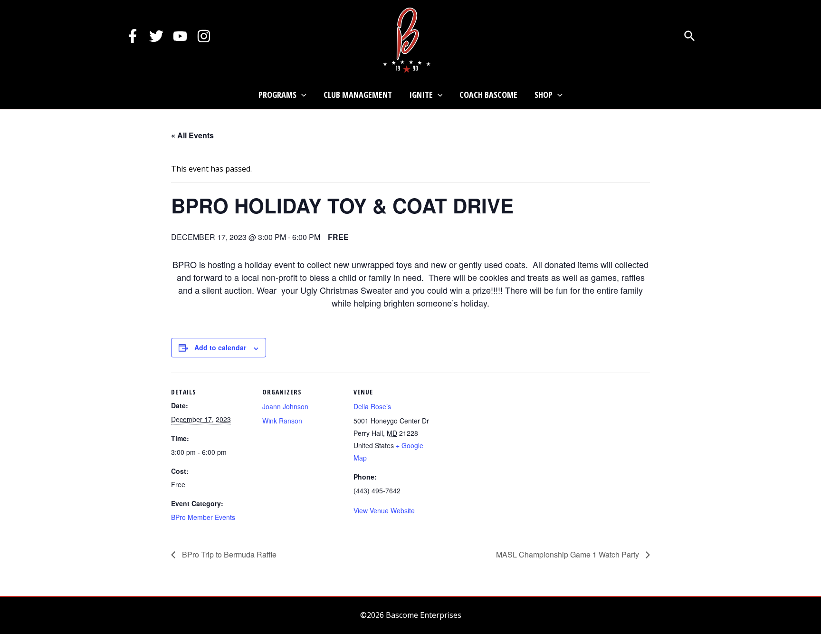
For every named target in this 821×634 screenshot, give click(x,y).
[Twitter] (156, 36)
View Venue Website (384, 510)
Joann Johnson (285, 406)
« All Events (192, 135)
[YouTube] (180, 36)
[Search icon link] (690, 37)
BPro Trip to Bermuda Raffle (228, 554)
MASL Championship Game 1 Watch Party (568, 554)
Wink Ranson (282, 420)
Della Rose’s (372, 406)
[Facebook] (132, 36)
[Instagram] (204, 36)
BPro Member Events (203, 517)
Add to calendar (220, 347)
